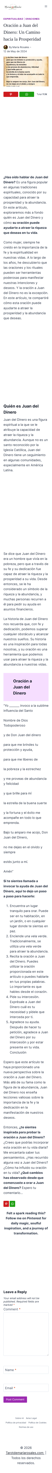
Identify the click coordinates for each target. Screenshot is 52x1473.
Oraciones (32, 19)
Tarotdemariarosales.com (25, 1453)
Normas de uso (26, 1427)
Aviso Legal (31, 1418)
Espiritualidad (13, 19)
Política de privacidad (16, 1422)
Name (10, 1370)
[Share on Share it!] (26, 94)
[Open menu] (46, 6)
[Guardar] (10, 94)
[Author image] (5, 47)
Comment (12, 1309)
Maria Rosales (20, 47)
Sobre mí (19, 1418)
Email (10, 1388)
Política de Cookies (37, 1422)
